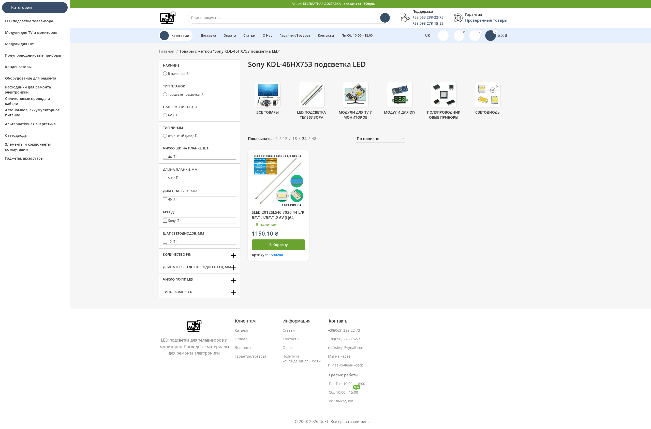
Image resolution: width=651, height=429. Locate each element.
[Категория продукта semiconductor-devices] (443, 102)
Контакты (291, 339)
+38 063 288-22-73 (427, 17)
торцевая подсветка (184, 94)
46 (170, 199)
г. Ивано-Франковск (345, 365)
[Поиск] (385, 18)
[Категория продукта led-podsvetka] (311, 102)
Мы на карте (339, 356)
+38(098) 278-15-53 (344, 339)
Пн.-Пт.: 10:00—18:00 (347, 384)
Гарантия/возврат (251, 356)
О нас (287, 348)
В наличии (176, 73)
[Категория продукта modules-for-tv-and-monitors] (355, 102)
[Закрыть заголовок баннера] (644, 4)
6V (170, 115)
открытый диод (180, 136)
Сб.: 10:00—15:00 (344, 391)
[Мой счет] (443, 35)
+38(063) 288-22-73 (344, 330)
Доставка (243, 348)
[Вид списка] (328, 138)
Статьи (289, 330)
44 (170, 157)
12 (170, 242)
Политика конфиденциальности (302, 358)
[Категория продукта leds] (487, 100)
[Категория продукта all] (267, 100)
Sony (172, 221)
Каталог (241, 330)
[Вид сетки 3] (337, 138)
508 (170, 178)
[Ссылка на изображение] (194, 326)
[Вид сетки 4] (346, 138)
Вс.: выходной (341, 401)
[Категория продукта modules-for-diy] (399, 100)
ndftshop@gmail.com (346, 348)
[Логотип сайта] (168, 17)
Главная (167, 51)
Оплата (241, 339)
